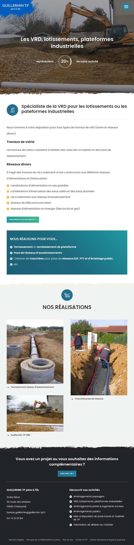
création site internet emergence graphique (107, 540)
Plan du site (68, 540)
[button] (126, 6)
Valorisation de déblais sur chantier (93, 525)
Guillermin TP (81, 540)
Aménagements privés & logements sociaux (99, 506)
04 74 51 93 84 (15, 518)
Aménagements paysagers (89, 496)
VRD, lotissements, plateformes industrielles (98, 501)
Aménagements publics (87, 511)
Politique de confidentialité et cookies (43, 540)
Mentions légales (16, 540)
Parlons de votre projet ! (23, 219)
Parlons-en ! (67, 473)
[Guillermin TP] (16, 6)
